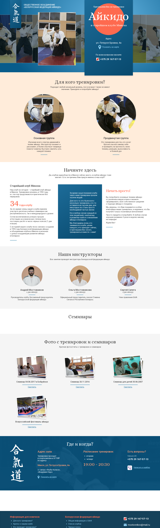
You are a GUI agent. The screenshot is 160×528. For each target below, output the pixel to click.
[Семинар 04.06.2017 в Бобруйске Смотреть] (32, 366)
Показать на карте (110, 47)
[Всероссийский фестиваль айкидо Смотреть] (32, 406)
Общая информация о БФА (80, 521)
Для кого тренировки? (23, 521)
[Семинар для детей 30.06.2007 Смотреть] (128, 366)
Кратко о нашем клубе (23, 524)
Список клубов (74, 524)
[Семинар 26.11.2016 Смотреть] (80, 366)
